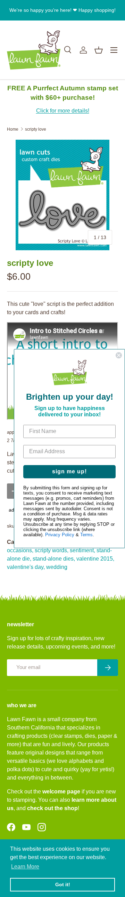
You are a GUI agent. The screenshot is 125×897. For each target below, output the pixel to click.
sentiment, (82, 550)
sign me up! (69, 471)
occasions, (20, 550)
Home (12, 129)
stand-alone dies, (54, 559)
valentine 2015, (95, 559)
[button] (98, 50)
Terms (86, 534)
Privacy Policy (59, 534)
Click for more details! (62, 111)
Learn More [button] (25, 867)
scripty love (35, 129)
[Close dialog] (118, 355)
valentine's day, (26, 567)
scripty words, (51, 550)
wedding (56, 567)
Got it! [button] (62, 884)
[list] (62, 195)
